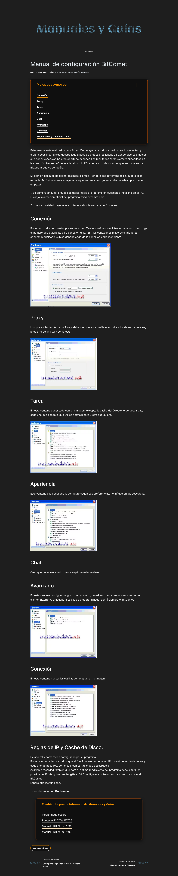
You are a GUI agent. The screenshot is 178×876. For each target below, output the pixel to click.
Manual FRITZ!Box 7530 (57, 826)
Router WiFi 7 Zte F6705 (57, 820)
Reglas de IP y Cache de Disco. (54, 136)
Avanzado (42, 124)
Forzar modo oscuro (54, 814)
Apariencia (43, 113)
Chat (39, 119)
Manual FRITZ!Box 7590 (57, 831)
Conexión (42, 95)
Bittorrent (113, 175)
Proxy (40, 101)
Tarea (40, 107)
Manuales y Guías (40, 848)
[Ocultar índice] (139, 85)
